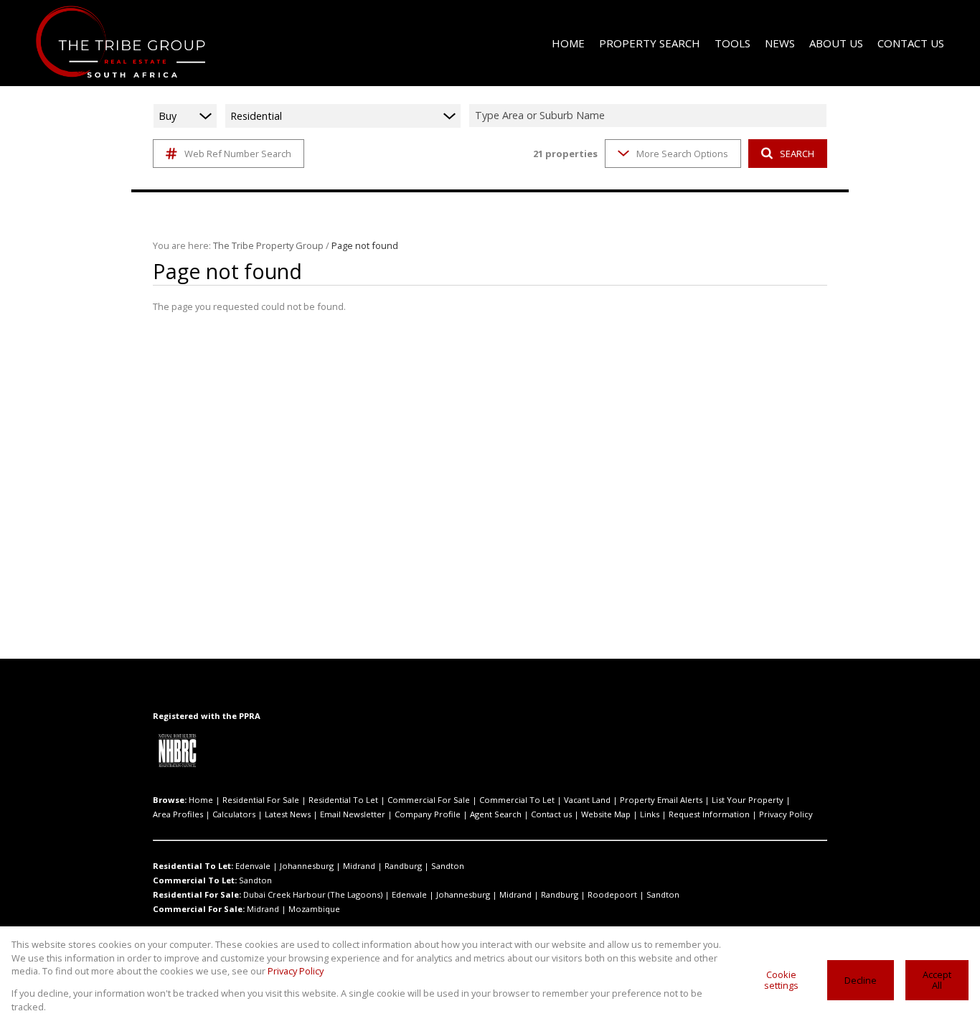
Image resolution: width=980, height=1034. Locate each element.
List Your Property (747, 799)
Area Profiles (178, 814)
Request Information (709, 814)
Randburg (403, 865)
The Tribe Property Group (268, 245)
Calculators (233, 814)
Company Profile (428, 814)
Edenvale (252, 865)
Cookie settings (781, 980)
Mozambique (314, 908)
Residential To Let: (193, 865)
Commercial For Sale (428, 799)
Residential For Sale (260, 799)
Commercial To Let (517, 799)
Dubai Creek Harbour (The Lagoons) (312, 894)
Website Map (606, 814)
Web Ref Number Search (237, 153)
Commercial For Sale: (199, 908)
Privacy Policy (786, 814)
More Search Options (682, 153)
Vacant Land (587, 799)
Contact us (551, 814)
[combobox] (649, 116)
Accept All (937, 980)
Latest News (288, 814)
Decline (860, 980)
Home (201, 799)
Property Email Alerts (661, 799)
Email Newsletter (352, 814)
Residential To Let (343, 799)
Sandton (447, 865)
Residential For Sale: (197, 894)
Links (649, 814)
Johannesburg (307, 865)
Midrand (359, 865)
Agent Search (496, 814)
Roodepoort (612, 894)
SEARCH (797, 153)
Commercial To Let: (195, 880)
